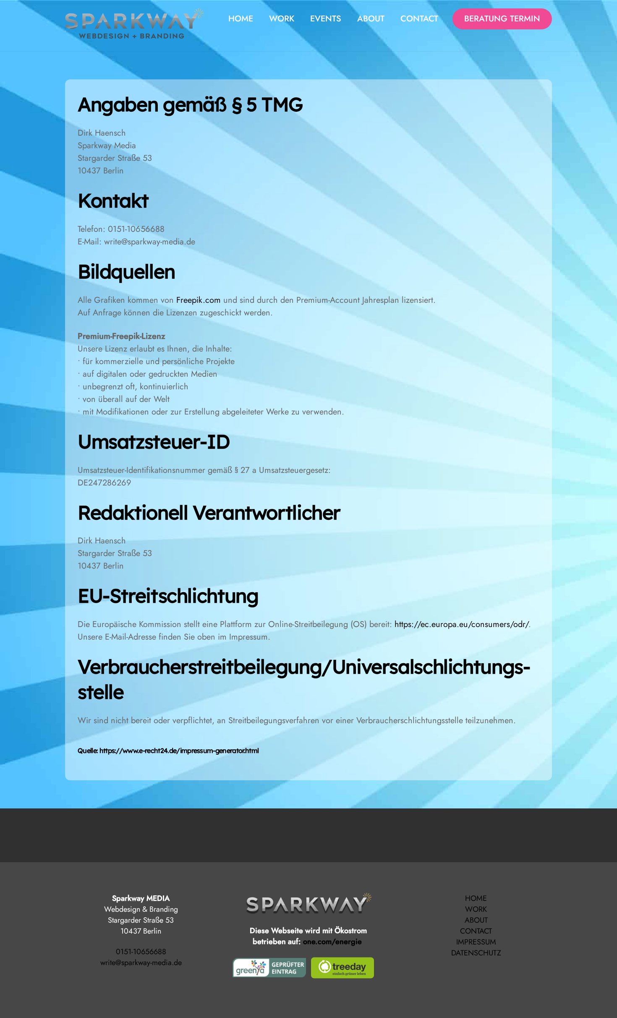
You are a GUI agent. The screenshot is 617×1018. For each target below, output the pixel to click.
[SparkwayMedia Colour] (134, 34)
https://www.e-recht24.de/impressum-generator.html (179, 750)
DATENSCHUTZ (476, 952)
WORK (281, 19)
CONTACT (476, 931)
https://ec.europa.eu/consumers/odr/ (461, 624)
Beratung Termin (502, 19)
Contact (419, 19)
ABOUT (370, 19)
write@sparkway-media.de (141, 962)
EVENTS (325, 19)
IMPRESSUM (476, 942)
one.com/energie (333, 941)
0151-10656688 (141, 951)
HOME (240, 19)
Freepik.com (198, 300)
